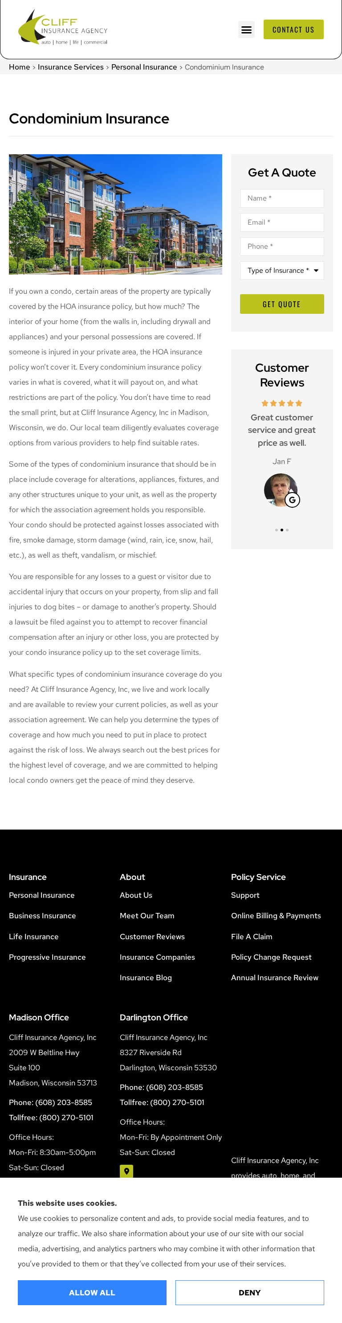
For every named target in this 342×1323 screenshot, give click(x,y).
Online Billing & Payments (276, 915)
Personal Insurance (144, 67)
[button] (246, 29)
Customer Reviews (152, 936)
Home (19, 67)
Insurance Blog (146, 977)
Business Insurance (42, 915)
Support (245, 895)
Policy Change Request (271, 957)
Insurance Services (71, 67)
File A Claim (252, 936)
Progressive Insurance (47, 957)
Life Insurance (34, 936)
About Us (136, 895)
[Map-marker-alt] (126, 1171)
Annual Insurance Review (274, 977)
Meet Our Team (147, 915)
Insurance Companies (157, 957)
